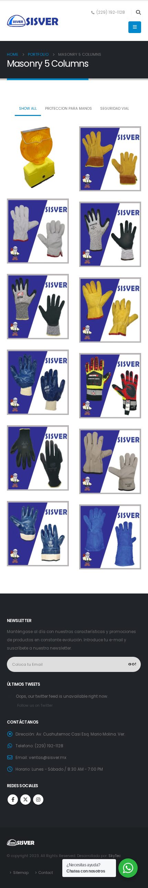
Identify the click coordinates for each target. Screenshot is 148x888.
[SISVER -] (33, 21)
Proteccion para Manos (68, 108)
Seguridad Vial (114, 108)
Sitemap (21, 872)
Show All (28, 108)
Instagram (38, 799)
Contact (46, 872)
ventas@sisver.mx (47, 757)
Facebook (13, 799)
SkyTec (114, 855)
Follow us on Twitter (35, 705)
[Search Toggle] (138, 12)
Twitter (25, 799)
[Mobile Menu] (134, 27)
